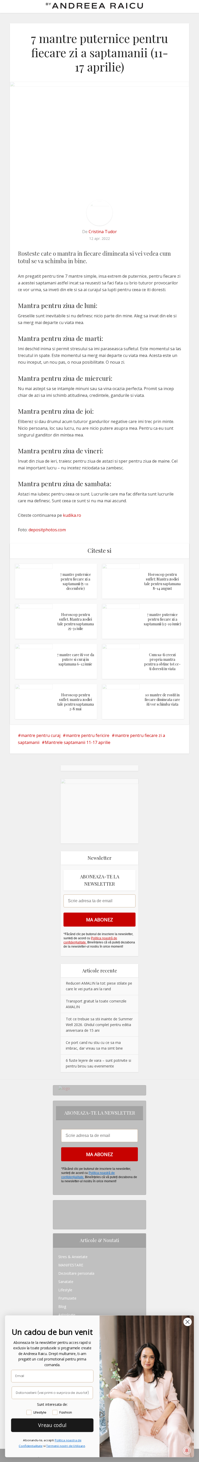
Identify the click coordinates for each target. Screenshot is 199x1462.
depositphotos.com (47, 530)
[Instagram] (59, 1204)
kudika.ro (72, 515)
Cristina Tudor (103, 231)
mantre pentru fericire (87, 735)
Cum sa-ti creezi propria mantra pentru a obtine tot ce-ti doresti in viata (162, 661)
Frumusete (67, 1298)
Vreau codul (52, 1425)
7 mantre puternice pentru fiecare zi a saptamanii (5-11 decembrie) (75, 581)
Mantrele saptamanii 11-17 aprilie (77, 742)
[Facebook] (59, 1212)
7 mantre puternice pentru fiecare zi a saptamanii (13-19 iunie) (162, 619)
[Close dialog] (187, 1321)
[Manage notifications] (187, 1450)
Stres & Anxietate (73, 1256)
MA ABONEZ (99, 919)
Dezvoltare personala (76, 1273)
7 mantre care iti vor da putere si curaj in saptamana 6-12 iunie (75, 659)
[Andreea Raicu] (94, 5)
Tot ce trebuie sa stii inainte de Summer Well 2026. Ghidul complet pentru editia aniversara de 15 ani (99, 1024)
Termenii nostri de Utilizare (65, 1446)
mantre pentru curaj (40, 735)
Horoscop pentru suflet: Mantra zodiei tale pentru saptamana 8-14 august (162, 581)
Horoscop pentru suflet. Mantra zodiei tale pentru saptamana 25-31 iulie (75, 621)
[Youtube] (59, 1221)
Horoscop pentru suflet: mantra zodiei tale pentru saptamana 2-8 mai (75, 701)
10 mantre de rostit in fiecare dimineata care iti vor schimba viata (162, 699)
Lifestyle (65, 1289)
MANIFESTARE (70, 1265)
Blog (62, 1306)
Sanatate (65, 1281)
